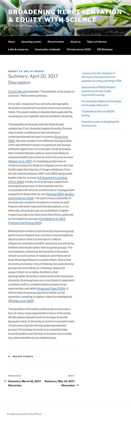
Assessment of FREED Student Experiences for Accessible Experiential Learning (98, 91)
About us (75, 41)
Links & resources (18, 49)
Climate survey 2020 (79, 49)
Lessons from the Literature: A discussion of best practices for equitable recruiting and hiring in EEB (101, 77)
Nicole (39, 71)
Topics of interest (97, 41)
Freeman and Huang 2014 (24, 223)
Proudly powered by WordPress (24, 413)
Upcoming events (31, 41)
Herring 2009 (55, 194)
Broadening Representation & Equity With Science (65, 15)
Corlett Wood (16, 91)
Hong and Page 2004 (50, 288)
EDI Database (105, 49)
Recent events (56, 41)
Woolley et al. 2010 (21, 300)
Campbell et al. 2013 (52, 218)
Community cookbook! (47, 49)
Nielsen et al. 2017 (20, 161)
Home (11, 41)
